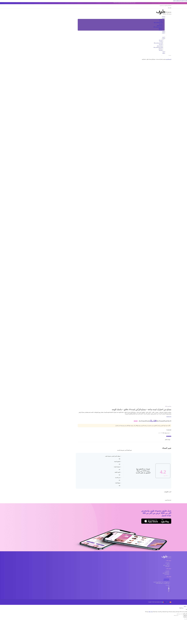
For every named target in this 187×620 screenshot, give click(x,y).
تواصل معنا (169, 7)
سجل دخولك (150, 611)
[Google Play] (166, 521)
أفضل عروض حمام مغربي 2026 (158, 47)
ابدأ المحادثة (185, 616)
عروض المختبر (161, 28)
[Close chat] (186, 609)
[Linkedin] (168, 588)
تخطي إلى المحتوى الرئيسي (183, 0)
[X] (168, 591)
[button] (124, 439)
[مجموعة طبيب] (166, 558)
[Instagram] (168, 590)
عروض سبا (161, 41)
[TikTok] (168, 587)
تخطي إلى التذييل (176, 0)
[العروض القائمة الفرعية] (161, 18)
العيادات (163, 32)
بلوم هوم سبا (169, 429)
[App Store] (156, 521)
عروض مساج (161, 19)
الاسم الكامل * (184, 613)
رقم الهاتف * (185, 615)
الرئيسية (163, 16)
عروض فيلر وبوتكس (160, 25)
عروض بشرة (161, 44)
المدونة (163, 31)
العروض (163, 18)
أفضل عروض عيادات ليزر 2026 (158, 22)
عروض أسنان (161, 29)
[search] (161, 55)
